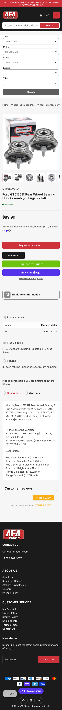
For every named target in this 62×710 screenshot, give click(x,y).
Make (6, 47)
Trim (5, 78)
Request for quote (31, 264)
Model (6, 57)
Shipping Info (9, 620)
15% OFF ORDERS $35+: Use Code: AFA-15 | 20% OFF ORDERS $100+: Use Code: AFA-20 (31, 3)
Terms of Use (10, 624)
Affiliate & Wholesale (14, 584)
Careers (6, 588)
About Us (7, 577)
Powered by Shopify (41, 706)
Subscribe (48, 659)
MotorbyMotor (10, 188)
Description (14, 393)
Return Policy (10, 616)
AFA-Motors (25, 706)
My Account (9, 609)
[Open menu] (56, 15)
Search (49, 25)
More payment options (31, 278)
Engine (6, 68)
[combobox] (31, 25)
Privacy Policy (10, 592)
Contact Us (8, 628)
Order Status (9, 612)
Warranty (34, 393)
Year (5, 36)
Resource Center (12, 581)
